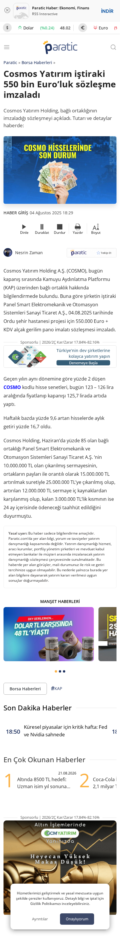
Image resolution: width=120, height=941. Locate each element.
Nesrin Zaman (29, 252)
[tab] (56, 671)
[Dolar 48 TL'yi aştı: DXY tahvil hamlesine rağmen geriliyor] (48, 634)
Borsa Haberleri (37, 62)
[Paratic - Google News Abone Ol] (92, 254)
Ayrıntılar (40, 918)
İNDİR (107, 11)
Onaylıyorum (77, 919)
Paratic (10, 62)
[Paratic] (60, 48)
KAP (56, 688)
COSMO (12, 387)
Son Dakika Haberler (37, 707)
